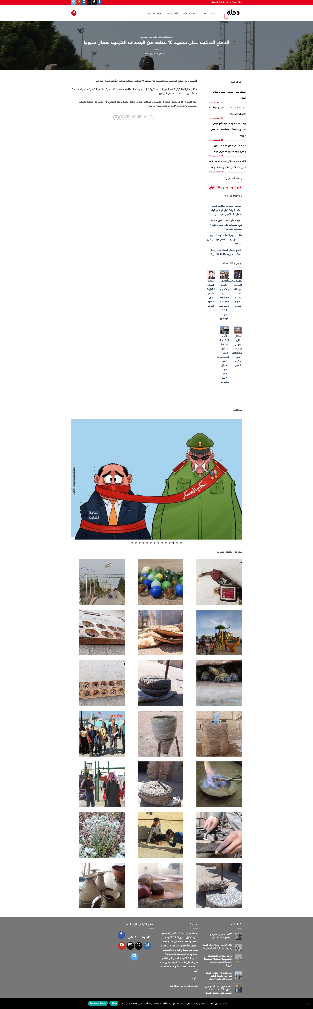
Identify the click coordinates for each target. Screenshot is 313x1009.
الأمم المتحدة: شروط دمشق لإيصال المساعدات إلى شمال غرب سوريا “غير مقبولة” (223, 359)
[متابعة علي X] (138, 946)
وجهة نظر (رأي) (154, 13)
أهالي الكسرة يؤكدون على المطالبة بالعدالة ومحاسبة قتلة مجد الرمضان (224, 300)
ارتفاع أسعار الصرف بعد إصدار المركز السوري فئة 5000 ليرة (226, 252)
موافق (114, 1003)
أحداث (214, 13)
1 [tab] (181, 543)
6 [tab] (162, 543)
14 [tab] (132, 543)
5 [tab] (166, 543)
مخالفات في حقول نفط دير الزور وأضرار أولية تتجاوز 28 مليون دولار (219, 976)
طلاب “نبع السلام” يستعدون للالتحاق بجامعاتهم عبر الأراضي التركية (224, 239)
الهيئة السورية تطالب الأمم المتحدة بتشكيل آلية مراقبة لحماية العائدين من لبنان (226, 210)
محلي (143, 37)
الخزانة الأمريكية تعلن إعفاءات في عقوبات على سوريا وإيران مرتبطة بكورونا (225, 225)
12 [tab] (140, 543)
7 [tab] (158, 543)
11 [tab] (143, 543)
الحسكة (162, 37)
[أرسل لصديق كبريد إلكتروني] (139, 117)
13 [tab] (136, 543)
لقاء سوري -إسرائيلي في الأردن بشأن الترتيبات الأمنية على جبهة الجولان (218, 990)
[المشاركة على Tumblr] (122, 117)
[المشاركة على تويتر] (145, 117)
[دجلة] (232, 13)
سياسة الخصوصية (98, 1003)
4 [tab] (170, 543)
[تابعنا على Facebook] (99, 2)
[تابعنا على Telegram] (73, 2)
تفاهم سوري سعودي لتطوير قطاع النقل (220, 936)
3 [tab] (173, 543)
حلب (155, 37)
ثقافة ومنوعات (172, 13)
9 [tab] (151, 543)
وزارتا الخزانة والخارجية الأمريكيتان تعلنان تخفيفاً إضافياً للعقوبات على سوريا (228, 130)
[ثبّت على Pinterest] (133, 117)
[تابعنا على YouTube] (78, 2)
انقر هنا (194, 978)
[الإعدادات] (309, 1004)
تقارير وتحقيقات (190, 13)
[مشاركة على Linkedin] (127, 117)
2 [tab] (177, 543)
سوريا (204, 13)
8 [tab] (155, 543)
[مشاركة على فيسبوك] (151, 117)
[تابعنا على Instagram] (147, 946)
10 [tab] (147, 543)
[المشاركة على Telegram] (116, 117)
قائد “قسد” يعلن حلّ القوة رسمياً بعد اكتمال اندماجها (217, 947)
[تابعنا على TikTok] (94, 2)
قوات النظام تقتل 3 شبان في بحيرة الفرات (211, 293)
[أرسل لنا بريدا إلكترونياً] (89, 2)
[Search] (73, 13)
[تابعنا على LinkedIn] (84, 2)
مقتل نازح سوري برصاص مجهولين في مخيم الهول (237, 351)
